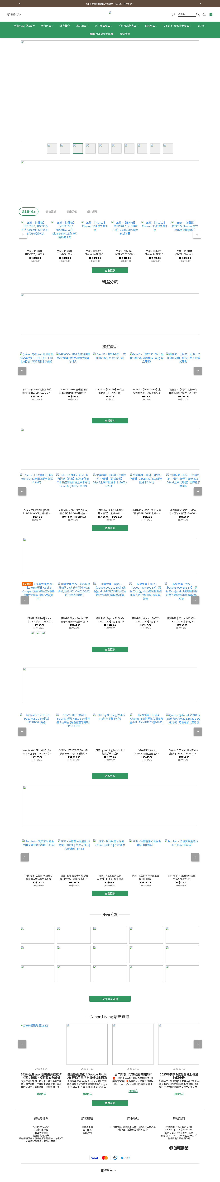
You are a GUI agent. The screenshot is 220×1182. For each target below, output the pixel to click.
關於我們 (87, 1132)
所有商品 (46, 25)
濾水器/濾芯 (29, 211)
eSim (201, 25)
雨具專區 (150, 25)
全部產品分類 (110, 999)
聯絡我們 (125, 33)
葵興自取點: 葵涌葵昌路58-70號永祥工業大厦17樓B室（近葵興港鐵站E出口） (133, 1128)
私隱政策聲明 (41, 1129)
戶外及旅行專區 (127, 25)
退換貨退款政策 (41, 1135)
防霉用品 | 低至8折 (24, 25)
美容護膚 (51, 211)
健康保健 (72, 211)
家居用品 (81, 25)
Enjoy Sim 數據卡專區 (176, 25)
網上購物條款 (41, 1132)
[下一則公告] (200, 3)
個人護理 (92, 211)
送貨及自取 (87, 1126)
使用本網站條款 (41, 1126)
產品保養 (87, 1129)
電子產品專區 (102, 25)
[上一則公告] (19, 3)
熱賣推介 (65, 25)
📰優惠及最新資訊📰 (102, 33)
